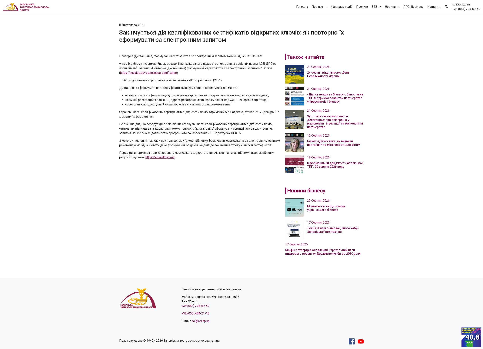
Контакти (433, 6)
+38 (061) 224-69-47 (466, 9)
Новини (390, 6)
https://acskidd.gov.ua (159, 157)
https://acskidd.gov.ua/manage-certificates (148, 73)
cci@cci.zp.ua (461, 4)
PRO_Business (413, 6)
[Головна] (27, 7)
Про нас (317, 6)
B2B (374, 6)
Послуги (362, 6)
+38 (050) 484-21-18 (195, 313)
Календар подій (341, 6)
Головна (302, 6)
